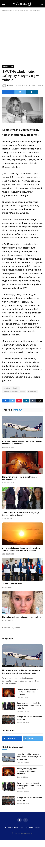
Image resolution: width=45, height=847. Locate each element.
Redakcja (10, 85)
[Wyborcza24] (22, 3)
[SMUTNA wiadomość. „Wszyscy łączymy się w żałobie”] (22, 110)
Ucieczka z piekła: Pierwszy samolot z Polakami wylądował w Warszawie (29, 756)
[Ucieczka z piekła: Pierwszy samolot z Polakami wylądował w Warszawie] (22, 427)
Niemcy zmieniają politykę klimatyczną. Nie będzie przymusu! (27, 691)
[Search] (41, 3)
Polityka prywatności (30, 827)
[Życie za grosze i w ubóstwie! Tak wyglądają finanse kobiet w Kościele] (22, 498)
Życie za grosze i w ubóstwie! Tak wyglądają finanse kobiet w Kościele (29, 705)
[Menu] (3, 3)
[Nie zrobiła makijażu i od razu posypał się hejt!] (22, 602)
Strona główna (11, 827)
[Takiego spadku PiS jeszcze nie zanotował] (8, 719)
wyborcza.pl (32, 391)
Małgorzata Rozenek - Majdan (14, 391)
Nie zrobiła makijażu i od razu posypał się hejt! (21, 617)
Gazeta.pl (6, 388)
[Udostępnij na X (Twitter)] (20, 92)
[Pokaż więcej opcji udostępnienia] (41, 92)
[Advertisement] (22, 37)
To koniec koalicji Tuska (12, 584)
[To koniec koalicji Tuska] (22, 569)
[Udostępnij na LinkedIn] (32, 92)
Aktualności (8, 66)
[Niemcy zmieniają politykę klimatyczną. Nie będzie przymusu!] (22, 462)
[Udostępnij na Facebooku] (8, 92)
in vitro (15, 388)
